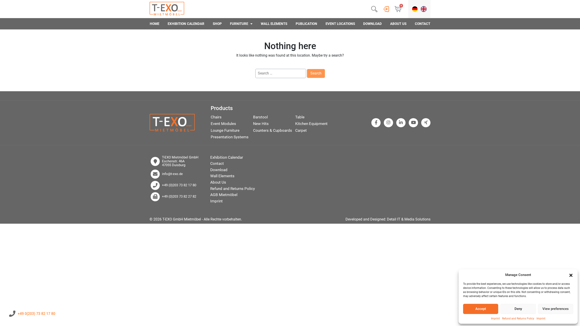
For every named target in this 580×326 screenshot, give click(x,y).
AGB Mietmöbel (223, 194)
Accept (480, 309)
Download (372, 24)
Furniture (239, 24)
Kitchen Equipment (311, 123)
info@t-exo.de (172, 174)
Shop (217, 24)
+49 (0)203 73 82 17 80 (179, 185)
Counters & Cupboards (272, 130)
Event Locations (340, 24)
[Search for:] (280, 73)
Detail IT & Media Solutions (408, 219)
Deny (518, 309)
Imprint (495, 318)
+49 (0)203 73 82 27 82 (179, 197)
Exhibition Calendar (186, 24)
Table (299, 117)
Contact (422, 24)
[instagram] (388, 122)
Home (154, 24)
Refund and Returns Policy (518, 318)
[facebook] (376, 122)
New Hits (261, 123)
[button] (571, 275)
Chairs (216, 117)
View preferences (555, 309)
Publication (306, 24)
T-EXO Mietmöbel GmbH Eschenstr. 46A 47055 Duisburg (180, 161)
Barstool (260, 117)
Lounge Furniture (225, 130)
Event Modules (223, 123)
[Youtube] (413, 122)
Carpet (301, 130)
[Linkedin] (401, 122)
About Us (398, 24)
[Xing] (426, 122)
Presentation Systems (230, 137)
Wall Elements (274, 24)
